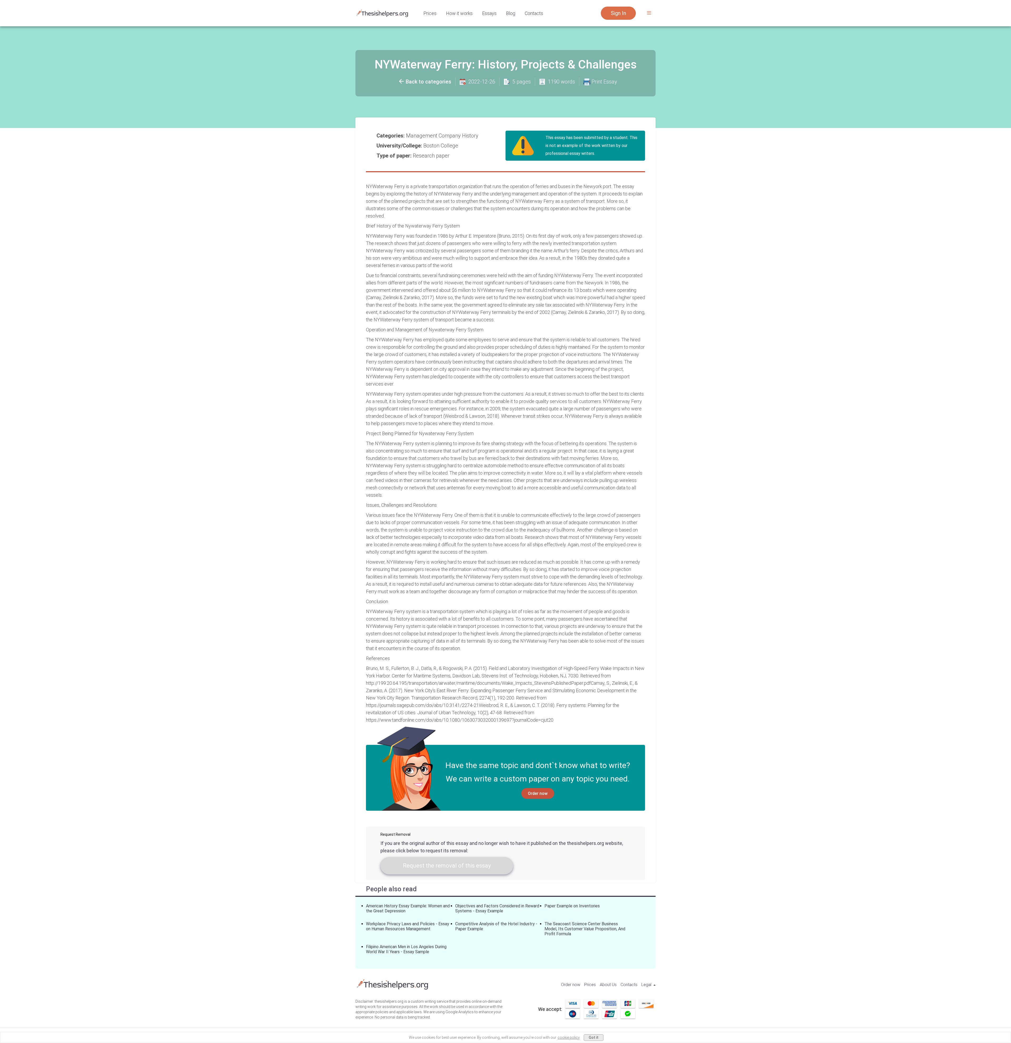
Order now (538, 793)
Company (450, 135)
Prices (430, 13)
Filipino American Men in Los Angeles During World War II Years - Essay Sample (406, 949)
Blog (510, 13)
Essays (489, 13)
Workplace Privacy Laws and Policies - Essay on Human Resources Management (407, 926)
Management (422, 135)
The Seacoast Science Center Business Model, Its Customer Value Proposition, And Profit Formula (584, 928)
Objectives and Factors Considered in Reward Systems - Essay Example (497, 908)
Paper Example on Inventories (572, 905)
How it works (459, 13)
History (471, 135)
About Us (608, 984)
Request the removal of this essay (447, 865)
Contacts (534, 13)
